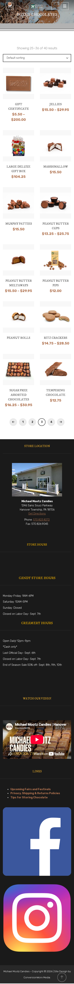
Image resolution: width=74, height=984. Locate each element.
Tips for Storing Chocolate (29, 797)
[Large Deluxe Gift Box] (18, 151)
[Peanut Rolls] (18, 319)
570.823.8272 (41, 519)
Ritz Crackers (55, 338)
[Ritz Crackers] (55, 321)
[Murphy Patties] (18, 207)
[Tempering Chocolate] (55, 375)
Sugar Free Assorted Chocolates (18, 394)
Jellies (56, 104)
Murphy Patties (18, 224)
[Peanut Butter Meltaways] (18, 265)
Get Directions (37, 513)
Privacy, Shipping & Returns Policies (35, 793)
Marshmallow (55, 167)
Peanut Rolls (18, 338)
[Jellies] (55, 87)
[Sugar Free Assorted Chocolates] (18, 376)
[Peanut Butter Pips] (55, 265)
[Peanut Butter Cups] (55, 208)
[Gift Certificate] (18, 90)
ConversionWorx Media (37, 977)
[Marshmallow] (55, 150)
